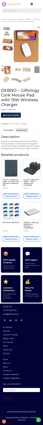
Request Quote (11, 196)
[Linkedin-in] (10, 320)
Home (3, 19)
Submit (8, 398)
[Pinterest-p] (21, 320)
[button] (31, 4)
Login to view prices (8, 109)
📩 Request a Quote (11, 115)
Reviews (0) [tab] (22, 130)
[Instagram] (16, 320)
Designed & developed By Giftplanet (21, 412)
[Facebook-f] (5, 320)
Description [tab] (9, 130)
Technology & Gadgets (15, 19)
